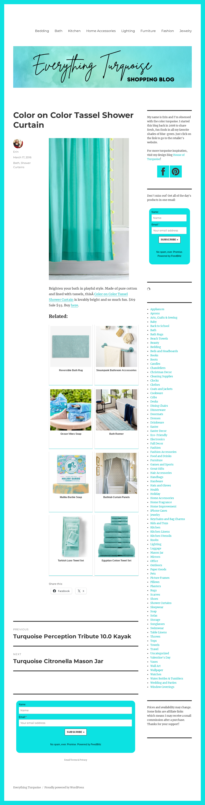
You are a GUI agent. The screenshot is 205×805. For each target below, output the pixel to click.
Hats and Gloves (160, 485)
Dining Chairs (159, 405)
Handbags (156, 477)
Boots (154, 359)
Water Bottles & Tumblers (166, 678)
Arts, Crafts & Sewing (163, 317)
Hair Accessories (161, 473)
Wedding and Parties (163, 682)
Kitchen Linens (160, 531)
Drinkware (157, 422)
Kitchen (74, 31)
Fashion (167, 31)
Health (154, 489)
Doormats (156, 414)
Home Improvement (163, 506)
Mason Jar (156, 552)
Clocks (154, 380)
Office (154, 561)
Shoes (154, 599)
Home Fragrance (161, 502)
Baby (153, 322)
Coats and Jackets (161, 389)
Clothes (155, 385)
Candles (155, 364)
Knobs (154, 540)
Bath (58, 31)
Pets (153, 573)
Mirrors (155, 557)
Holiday (155, 494)
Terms (73, 760)
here (74, 305)
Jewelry (186, 31)
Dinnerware (158, 410)
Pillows (155, 582)
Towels (155, 645)
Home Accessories (101, 31)
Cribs (153, 397)
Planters (155, 586)
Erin (16, 151)
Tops (153, 641)
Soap (153, 611)
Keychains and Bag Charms (167, 519)
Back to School (159, 326)
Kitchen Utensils (161, 536)
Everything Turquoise (27, 787)
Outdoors (156, 565)
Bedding (42, 31)
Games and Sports (162, 464)
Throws (155, 636)
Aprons (155, 313)
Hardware (156, 481)
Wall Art (155, 666)
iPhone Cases (158, 510)
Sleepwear (156, 607)
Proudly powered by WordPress (64, 787)
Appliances (157, 309)
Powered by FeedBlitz (89, 744)
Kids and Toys (159, 523)
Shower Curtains (161, 603)
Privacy (83, 760)
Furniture (148, 31)
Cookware (156, 393)
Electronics (157, 439)
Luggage (155, 548)
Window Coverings (162, 687)
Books (154, 355)
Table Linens (158, 632)
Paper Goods (158, 569)
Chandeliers (158, 368)
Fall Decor (156, 443)
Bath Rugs (156, 334)
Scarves (155, 594)
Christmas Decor (161, 372)
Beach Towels (159, 338)
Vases (154, 662)
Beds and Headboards (164, 351)
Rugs (153, 590)
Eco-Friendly (158, 435)
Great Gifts (157, 468)
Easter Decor (158, 431)
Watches (155, 674)
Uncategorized (159, 653)
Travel (154, 649)
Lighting (128, 31)
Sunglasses (157, 624)
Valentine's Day (160, 657)
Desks (154, 401)
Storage (155, 620)
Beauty (154, 343)
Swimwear (157, 628)
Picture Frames (160, 578)
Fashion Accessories (163, 452)
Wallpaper (156, 670)
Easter (154, 426)
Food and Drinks (161, 456)
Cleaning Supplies (161, 376)
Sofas (153, 615)
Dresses (155, 418)
